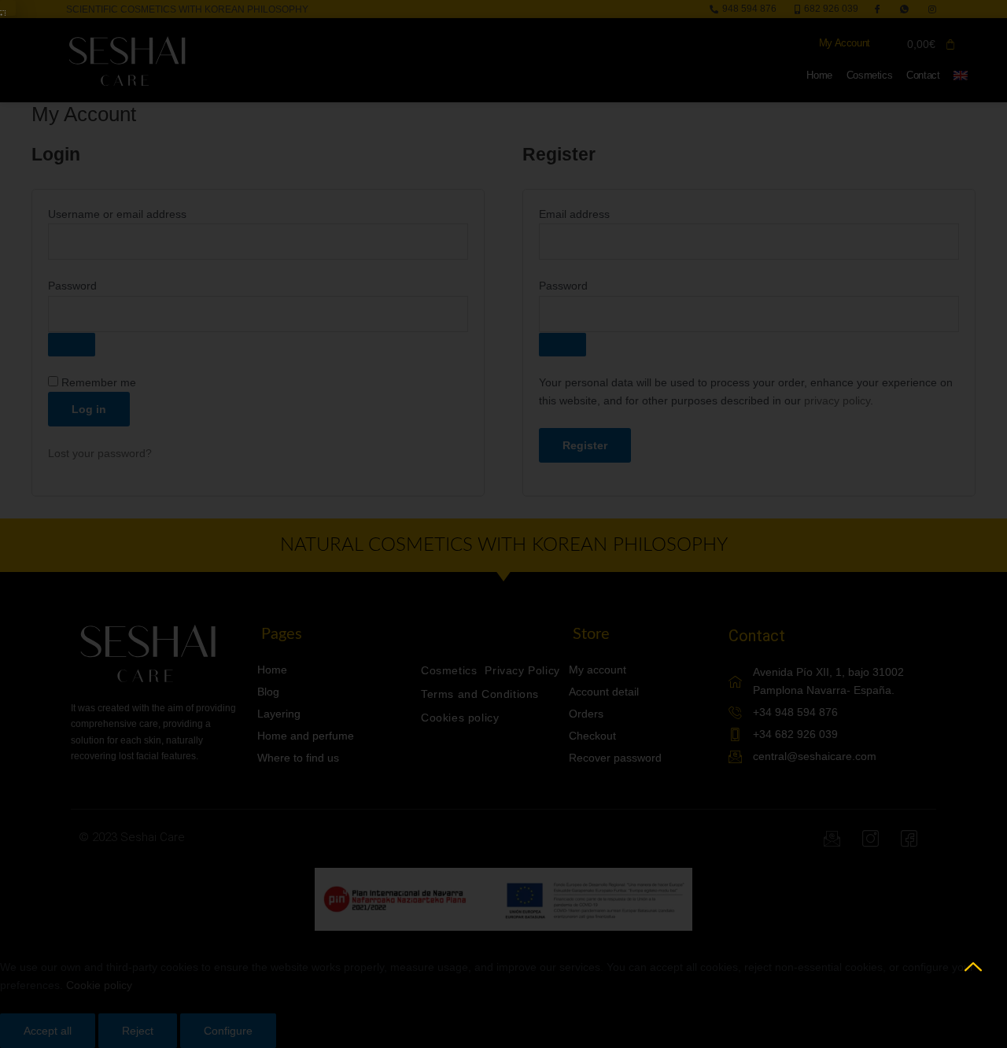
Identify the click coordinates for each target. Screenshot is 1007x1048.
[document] (503, 524)
